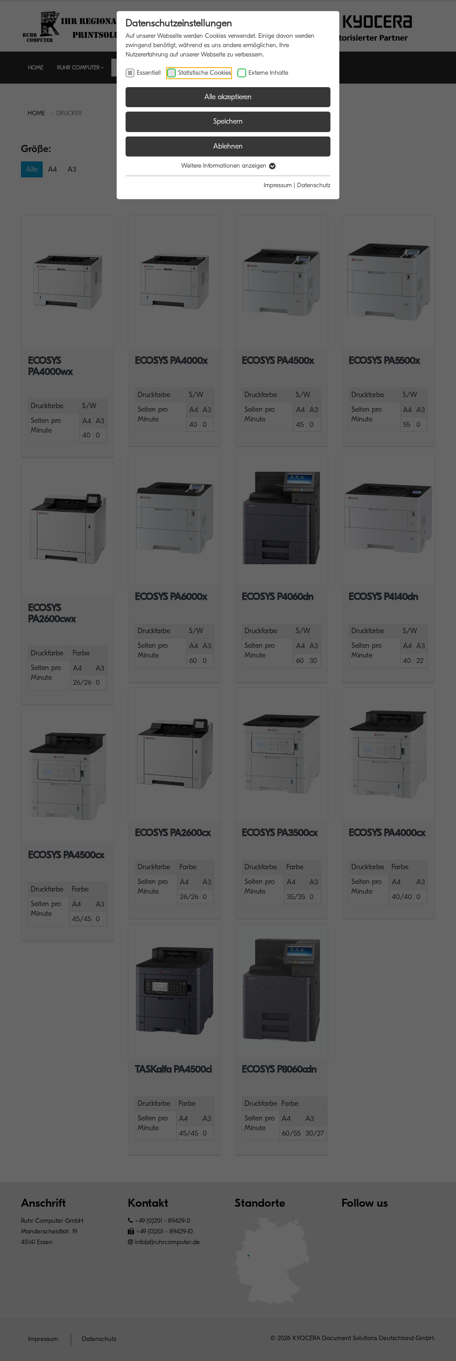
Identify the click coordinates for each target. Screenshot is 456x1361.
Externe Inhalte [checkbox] (268, 72)
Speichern (228, 121)
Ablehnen (228, 146)
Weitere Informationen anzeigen (224, 165)
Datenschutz (313, 185)
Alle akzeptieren (228, 97)
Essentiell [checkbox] (149, 72)
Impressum (278, 185)
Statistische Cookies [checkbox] (204, 72)
